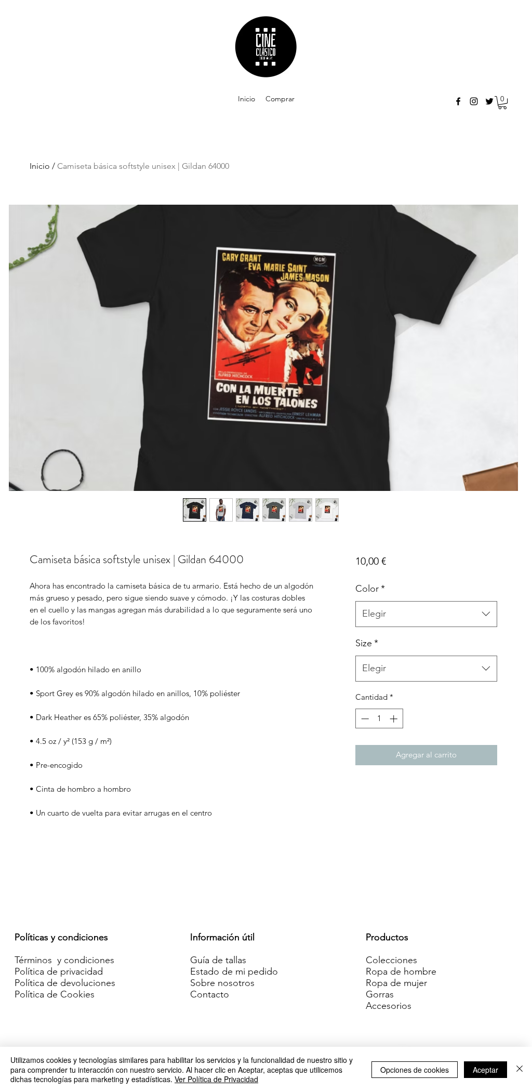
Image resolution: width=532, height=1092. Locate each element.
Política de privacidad (59, 971)
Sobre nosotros (222, 983)
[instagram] (474, 101)
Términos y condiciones (64, 960)
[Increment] (395, 718)
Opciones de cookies (414, 1069)
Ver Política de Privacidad (216, 1079)
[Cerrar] (519, 1069)
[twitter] (489, 101)
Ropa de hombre (401, 971)
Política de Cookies (55, 994)
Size (366, 643)
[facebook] (458, 101)
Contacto (209, 994)
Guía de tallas (218, 960)
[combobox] (426, 614)
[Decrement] (364, 718)
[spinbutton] (379, 718)
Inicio (40, 166)
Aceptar (485, 1069)
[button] (502, 102)
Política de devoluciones (65, 983)
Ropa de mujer (396, 983)
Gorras (380, 994)
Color (370, 588)
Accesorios (388, 1005)
